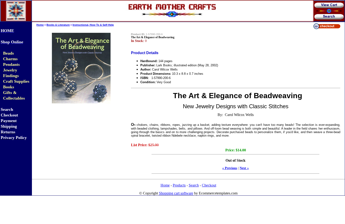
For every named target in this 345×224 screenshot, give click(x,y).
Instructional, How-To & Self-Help (93, 24)
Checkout (209, 185)
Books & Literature (58, 24)
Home (40, 24)
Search (194, 185)
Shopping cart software (176, 193)
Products (179, 185)
